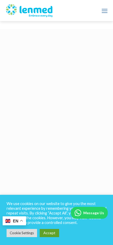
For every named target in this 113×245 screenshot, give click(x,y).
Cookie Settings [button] (22, 233)
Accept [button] (49, 233)
